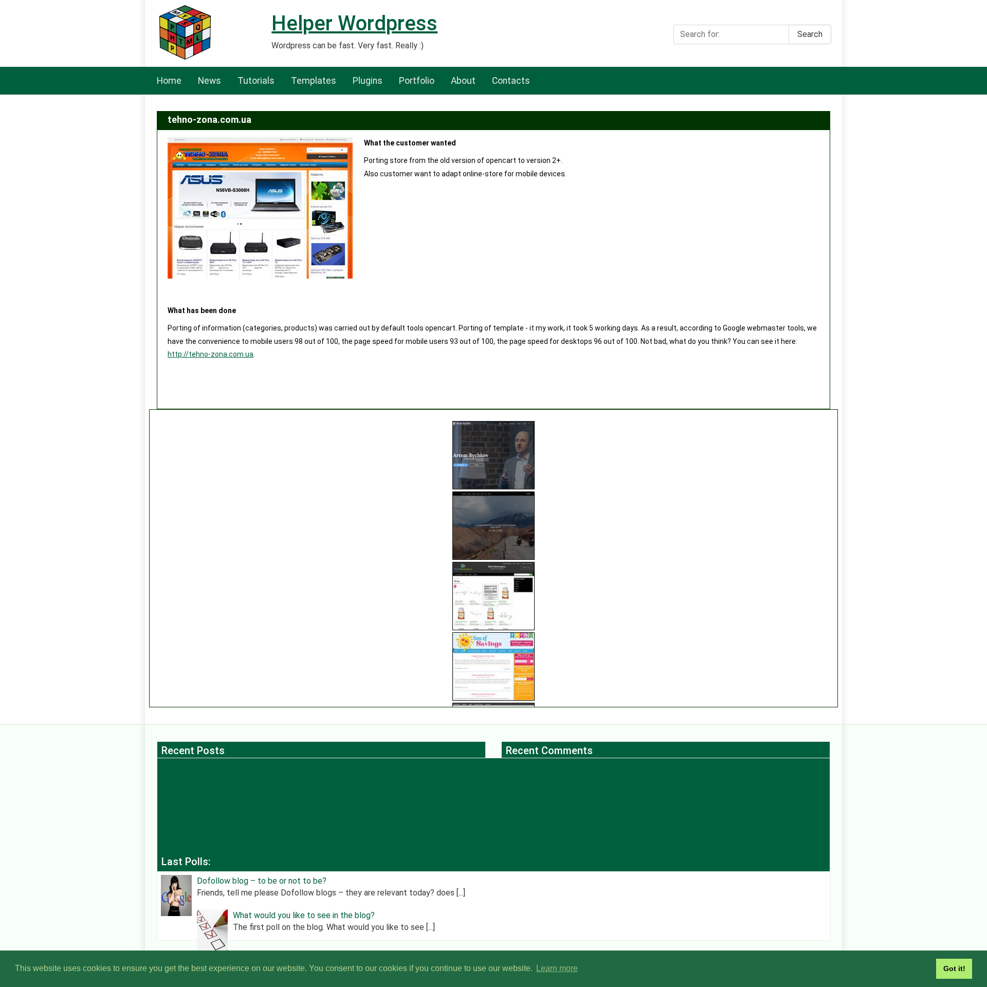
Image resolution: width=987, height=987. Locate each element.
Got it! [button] (954, 968)
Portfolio (416, 81)
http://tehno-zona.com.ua (210, 354)
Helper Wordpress (354, 23)
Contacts (511, 81)
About (463, 81)
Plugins (367, 81)
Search (809, 34)
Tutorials (256, 81)
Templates (313, 81)
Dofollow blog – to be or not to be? (261, 881)
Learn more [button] (557, 968)
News (209, 81)
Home (169, 81)
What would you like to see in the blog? (304, 915)
